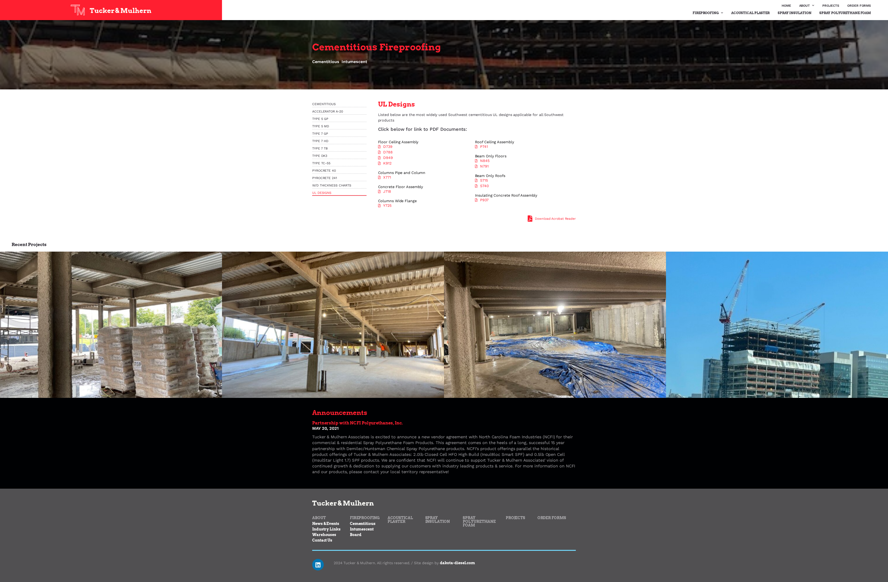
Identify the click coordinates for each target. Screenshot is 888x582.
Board (356, 535)
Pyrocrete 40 (324, 170)
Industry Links (326, 529)
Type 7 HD (320, 141)
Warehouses (324, 535)
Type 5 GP (320, 119)
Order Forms (859, 5)
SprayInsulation (437, 520)
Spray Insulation (794, 13)
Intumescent (354, 61)
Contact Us (322, 540)
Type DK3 (319, 156)
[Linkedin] (318, 564)
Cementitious (325, 61)
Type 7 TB (320, 148)
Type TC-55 (321, 163)
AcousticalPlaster (400, 520)
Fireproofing (706, 13)
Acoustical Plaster (750, 13)
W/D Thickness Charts (331, 185)
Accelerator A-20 (327, 111)
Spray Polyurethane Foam (845, 13)
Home (786, 5)
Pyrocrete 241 (324, 178)
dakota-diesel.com (457, 563)
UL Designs (321, 193)
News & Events (325, 523)
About (804, 5)
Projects (830, 5)
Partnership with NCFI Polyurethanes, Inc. (357, 423)
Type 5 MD (320, 126)
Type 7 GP (320, 133)
